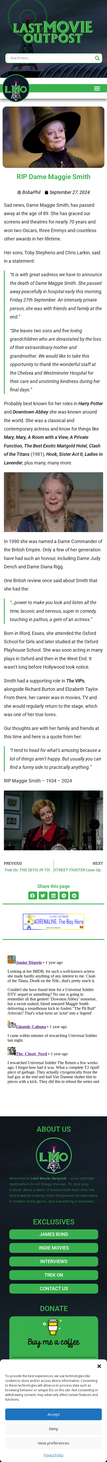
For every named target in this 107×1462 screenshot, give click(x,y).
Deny (53, 1428)
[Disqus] (53, 1018)
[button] (99, 1366)
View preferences (53, 1443)
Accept (54, 1414)
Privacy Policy (53, 1455)
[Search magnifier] (97, 58)
